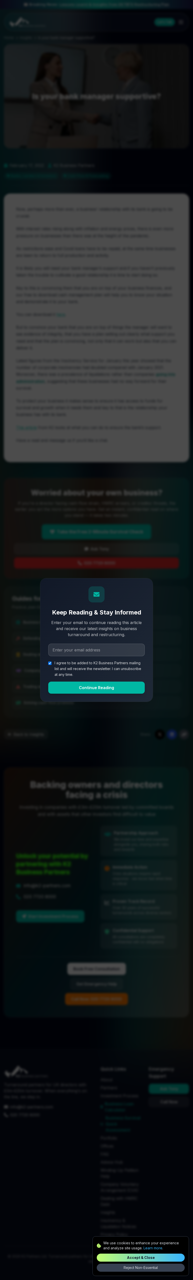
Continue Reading (96, 687)
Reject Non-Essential (141, 1267)
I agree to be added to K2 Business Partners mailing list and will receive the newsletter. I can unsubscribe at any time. (98, 669)
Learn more (152, 1248)
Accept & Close (141, 1257)
